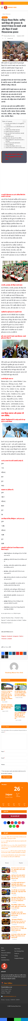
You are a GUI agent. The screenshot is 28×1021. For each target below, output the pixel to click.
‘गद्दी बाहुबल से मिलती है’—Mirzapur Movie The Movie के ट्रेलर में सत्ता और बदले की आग (18, 921)
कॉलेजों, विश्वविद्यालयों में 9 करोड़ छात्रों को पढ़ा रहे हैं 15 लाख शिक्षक (15, 140)
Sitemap (16, 956)
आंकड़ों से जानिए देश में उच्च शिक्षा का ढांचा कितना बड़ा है (15, 147)
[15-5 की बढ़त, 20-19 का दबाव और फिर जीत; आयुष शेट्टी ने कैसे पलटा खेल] (6, 892)
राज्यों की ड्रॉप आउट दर (10, 136)
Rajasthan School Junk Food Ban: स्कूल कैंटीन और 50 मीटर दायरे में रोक (18, 869)
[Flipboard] (17, 826)
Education (8, 14)
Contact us (16, 953)
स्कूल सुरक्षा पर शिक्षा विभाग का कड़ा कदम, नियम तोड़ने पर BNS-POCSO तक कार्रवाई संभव (18, 899)
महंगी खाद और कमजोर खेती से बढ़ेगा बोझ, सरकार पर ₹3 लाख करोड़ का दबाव (18, 877)
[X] (6, 653)
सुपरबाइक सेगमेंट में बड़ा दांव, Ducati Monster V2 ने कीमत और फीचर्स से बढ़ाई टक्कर (18, 928)
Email (3, 758)
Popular (21, 863)
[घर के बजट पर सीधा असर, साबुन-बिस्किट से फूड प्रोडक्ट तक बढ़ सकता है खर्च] (6, 936)
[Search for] (26, 8)
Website (3, 764)
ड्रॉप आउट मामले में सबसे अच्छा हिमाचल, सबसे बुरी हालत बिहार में (15, 134)
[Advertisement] (14, 179)
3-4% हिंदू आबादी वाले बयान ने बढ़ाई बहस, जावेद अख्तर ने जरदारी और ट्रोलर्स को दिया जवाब (18, 884)
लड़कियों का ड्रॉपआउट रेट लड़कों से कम (13, 131)
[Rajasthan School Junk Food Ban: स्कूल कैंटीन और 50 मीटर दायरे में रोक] (6, 870)
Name (3, 751)
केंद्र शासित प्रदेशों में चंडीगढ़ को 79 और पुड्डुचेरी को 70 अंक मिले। (15, 124)
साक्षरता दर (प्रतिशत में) (9, 144)
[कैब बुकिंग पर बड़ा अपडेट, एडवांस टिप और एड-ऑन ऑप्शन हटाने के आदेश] (6, 914)
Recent (7, 863)
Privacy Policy (4, 955)
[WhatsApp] (14, 826)
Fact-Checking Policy (19, 951)
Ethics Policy (17, 949)
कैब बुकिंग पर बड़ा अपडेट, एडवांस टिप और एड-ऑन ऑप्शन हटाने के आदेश (18, 914)
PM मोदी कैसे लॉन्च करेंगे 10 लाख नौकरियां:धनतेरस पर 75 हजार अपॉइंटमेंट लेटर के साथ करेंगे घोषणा (20, 694)
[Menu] (2, 8)
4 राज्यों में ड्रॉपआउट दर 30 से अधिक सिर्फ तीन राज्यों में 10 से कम (15, 127)
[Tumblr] (13, 653)
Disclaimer (3, 957)
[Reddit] (21, 653)
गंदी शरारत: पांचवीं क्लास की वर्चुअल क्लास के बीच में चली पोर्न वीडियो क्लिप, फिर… (7, 707)
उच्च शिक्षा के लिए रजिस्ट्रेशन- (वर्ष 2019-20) (13, 146)
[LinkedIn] (10, 653)
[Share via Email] (3, 656)
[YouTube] (19, 822)
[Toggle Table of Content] (23, 121)
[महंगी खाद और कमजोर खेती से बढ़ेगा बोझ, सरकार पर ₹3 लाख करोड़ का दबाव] (6, 877)
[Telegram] (24, 1019)
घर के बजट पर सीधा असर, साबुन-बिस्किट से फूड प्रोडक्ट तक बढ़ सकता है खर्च (18, 936)
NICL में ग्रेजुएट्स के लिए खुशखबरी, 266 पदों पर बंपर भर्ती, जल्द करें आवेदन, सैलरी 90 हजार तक (20, 715)
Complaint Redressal (18, 958)
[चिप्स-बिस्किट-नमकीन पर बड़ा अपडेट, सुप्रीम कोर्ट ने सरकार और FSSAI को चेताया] (6, 907)
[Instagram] (22, 822)
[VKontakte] (24, 653)
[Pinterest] (17, 653)
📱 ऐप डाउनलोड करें (14, 816)
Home (3, 14)
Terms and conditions (6, 953)
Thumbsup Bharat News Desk (9, 36)
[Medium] (10, 826)
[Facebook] (3, 653)
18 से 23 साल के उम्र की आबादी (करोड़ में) (13, 143)
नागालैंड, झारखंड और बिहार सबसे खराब (13, 130)
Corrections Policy (5, 960)
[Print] (6, 656)
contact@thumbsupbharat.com (9, 996)
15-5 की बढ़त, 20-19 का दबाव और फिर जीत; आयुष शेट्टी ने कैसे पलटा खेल (18, 891)
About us (3, 950)
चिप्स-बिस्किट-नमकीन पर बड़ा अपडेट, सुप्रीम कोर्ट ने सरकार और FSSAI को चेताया (18, 906)
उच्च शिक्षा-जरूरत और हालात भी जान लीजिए (12, 138)
